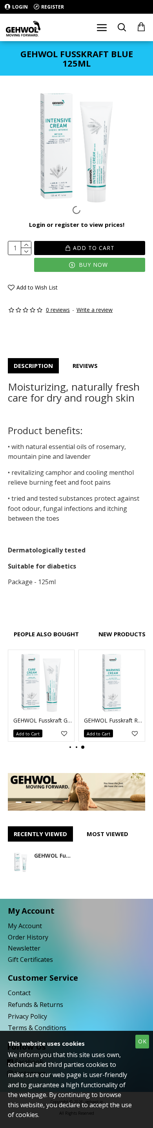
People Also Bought (46, 634)
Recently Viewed (40, 834)
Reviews (85, 365)
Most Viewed (107, 834)
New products (122, 634)
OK (142, 1041)
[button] (70, 747)
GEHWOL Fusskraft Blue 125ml (53, 855)
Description (33, 365)
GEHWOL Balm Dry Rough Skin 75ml (78, 720)
